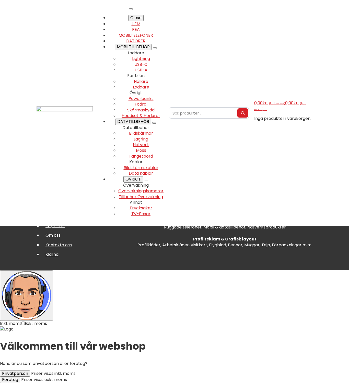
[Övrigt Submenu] (146, 180)
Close (136, 18)
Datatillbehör (133, 121)
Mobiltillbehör (133, 47)
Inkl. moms (10, 323)
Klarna (52, 254)
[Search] (242, 113)
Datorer (135, 41)
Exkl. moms (36, 323)
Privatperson (15, 373)
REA (136, 29)
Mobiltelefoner (136, 35)
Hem (136, 24)
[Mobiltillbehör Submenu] (155, 48)
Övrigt (133, 179)
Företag (10, 379)
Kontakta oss (58, 245)
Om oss (53, 235)
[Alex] (26, 295)
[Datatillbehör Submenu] (154, 123)
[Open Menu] (131, 9)
